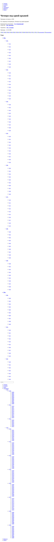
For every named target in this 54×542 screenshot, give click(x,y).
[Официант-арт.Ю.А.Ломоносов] (23, 32)
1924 (10, 52)
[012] (36, 32)
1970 (13, 498)
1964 (10, 179)
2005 (10, 312)
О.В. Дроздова (9, 25)
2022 (10, 367)
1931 (10, 75)
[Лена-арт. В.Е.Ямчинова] (17, 32)
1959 (10, 162)
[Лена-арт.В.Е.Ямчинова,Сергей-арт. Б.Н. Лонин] (11, 32)
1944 (10, 116)
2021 (10, 364)
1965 (10, 182)
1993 (10, 272)
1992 (10, 269)
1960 (10, 168)
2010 (10, 330)
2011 (13, 407)
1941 (10, 107)
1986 (10, 249)
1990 (10, 263)
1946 (10, 121)
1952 (10, 142)
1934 (10, 84)
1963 (13, 488)
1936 (10, 90)
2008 (10, 321)
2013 (10, 338)
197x (7, 197)
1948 (10, 127)
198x (7, 228)
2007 (10, 318)
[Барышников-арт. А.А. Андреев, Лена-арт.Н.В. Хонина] (33, 32)
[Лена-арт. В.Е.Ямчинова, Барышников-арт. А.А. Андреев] (5, 32)
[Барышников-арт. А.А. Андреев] (29, 32)
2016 (10, 347)
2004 (10, 309)
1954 (13, 475)
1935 (10, 87)
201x (7, 327)
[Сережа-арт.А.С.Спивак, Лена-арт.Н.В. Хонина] (8, 32)
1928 (10, 64)
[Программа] (41, 32)
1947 (10, 124)
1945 (13, 463)
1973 (10, 208)
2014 (10, 341)
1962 (13, 487)
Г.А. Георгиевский (18, 24)
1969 (10, 194)
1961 (10, 171)
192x (7, 40)
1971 (13, 499)
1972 (10, 205)
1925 (10, 55)
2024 (10, 373)
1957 (10, 156)
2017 (10, 350)
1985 (10, 246)
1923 (10, 49)
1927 (10, 61)
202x (7, 358)
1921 (10, 43)
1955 (10, 150)
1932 (10, 78)
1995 (13, 532)
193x (7, 69)
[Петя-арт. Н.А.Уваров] (20, 32)
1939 (10, 98)
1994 (10, 275)
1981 (10, 234)
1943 (10, 113)
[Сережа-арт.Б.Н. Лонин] (2, 32)
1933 (10, 81)
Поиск (4, 9)
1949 (10, 130)
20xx (4, 292)
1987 (13, 521)
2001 (10, 301)
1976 (10, 217)
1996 (13, 533)
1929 (13, 440)
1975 (10, 214)
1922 (10, 46)
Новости (5, 8)
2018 (10, 353)
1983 (10, 240)
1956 (10, 153)
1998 (10, 286)
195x (7, 133)
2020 (13, 420)
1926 (10, 58)
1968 (10, 191)
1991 (10, 266)
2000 (10, 298)
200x (7, 295)
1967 (10, 188)
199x (7, 260)
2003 (13, 396)
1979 (13, 509)
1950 (10, 136)
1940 (10, 104)
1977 (10, 220)
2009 (10, 324)
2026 (10, 379)
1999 (10, 289)
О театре (5, 4)
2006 (10, 315)
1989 (10, 257)
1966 (10, 185)
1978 (10, 223)
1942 (10, 110)
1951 (10, 139)
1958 (10, 159)
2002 (13, 394)
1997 (10, 283)
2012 (10, 335)
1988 (13, 522)
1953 (10, 145)
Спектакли (6, 7)
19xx (4, 38)
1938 (10, 95)
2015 (10, 344)
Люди (4, 6)
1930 (10, 72)
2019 (13, 417)
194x (7, 101)
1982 (10, 237)
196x (7, 165)
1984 (10, 243)
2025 (10, 376)
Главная (5, 3)
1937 (13, 451)
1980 (10, 231)
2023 (10, 370)
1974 (10, 211)
